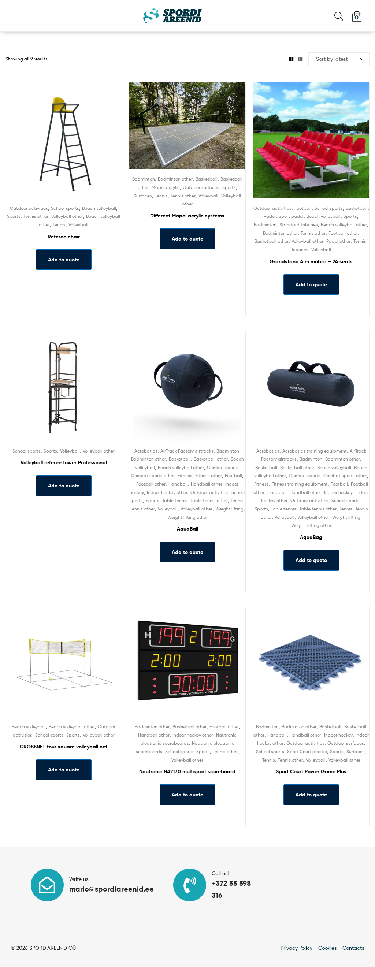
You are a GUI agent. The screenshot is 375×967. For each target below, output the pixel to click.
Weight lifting (229, 509)
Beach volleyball (99, 208)
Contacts (353, 948)
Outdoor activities (29, 208)
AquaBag (311, 537)
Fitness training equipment (300, 484)
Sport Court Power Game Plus (311, 771)
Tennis (59, 224)
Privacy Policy (296, 948)
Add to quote (63, 259)
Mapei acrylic (166, 187)
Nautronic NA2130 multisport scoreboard (187, 771)
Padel (270, 216)
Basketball (207, 179)
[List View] (300, 58)
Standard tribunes (298, 224)
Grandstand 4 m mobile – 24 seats (311, 261)
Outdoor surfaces (201, 187)
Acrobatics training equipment (314, 451)
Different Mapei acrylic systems (187, 215)
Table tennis (175, 500)
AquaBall (187, 528)
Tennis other (35, 216)
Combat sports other (153, 475)
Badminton (143, 179)
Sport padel (291, 216)
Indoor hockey (338, 492)
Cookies (327, 948)
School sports (65, 208)
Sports (14, 216)
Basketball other (272, 241)
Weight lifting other (187, 517)
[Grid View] (291, 58)
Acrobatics (145, 451)
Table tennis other (209, 500)
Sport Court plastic (307, 751)
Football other (343, 233)
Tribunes (299, 249)
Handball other (206, 484)
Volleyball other (67, 216)
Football (303, 208)
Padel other (338, 241)
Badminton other (175, 179)
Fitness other (208, 475)
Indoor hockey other (167, 492)
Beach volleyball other (344, 224)
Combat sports (222, 467)
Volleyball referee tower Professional (64, 462)
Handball (178, 484)
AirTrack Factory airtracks (187, 451)
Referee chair (64, 236)
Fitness (185, 475)
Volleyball (78, 224)
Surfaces (143, 195)
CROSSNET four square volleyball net (63, 746)
